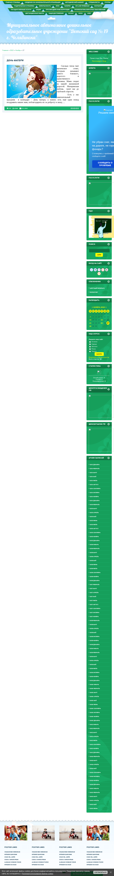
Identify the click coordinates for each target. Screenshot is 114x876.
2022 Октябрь (95, 776)
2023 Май (93, 804)
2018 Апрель (94, 628)
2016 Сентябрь (95, 572)
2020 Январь (94, 684)
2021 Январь (94, 724)
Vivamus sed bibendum (12, 852)
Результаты (93, 357)
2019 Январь (94, 648)
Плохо (94, 349)
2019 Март (93, 656)
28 (90, 326)
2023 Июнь (94, 808)
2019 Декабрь (95, 680)
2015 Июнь (93, 520)
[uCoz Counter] (99, 373)
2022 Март (93, 760)
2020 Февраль (95, 688)
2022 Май (93, 768)
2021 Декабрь (95, 752)
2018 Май (93, 632)
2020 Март (93, 692)
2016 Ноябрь (94, 576)
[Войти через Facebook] (99, 269)
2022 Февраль (95, 756)
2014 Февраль (95, 468)
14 (90, 320)
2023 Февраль (95, 792)
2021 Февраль (95, 728)
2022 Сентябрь (95, 772)
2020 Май (93, 700)
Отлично (94, 342)
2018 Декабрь (95, 644)
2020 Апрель (94, 696)
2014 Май (93, 476)
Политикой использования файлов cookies (37, 874)
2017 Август (94, 604)
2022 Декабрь (95, 784)
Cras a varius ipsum (11, 859)
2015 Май (93, 516)
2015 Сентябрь (95, 532)
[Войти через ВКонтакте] (95, 269)
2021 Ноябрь (94, 748)
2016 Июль (93, 568)
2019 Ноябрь (94, 676)
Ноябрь (18, 50)
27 (108, 323)
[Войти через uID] (91, 269)
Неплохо (94, 346)
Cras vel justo (9, 857)
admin (16, 108)
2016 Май (93, 560)
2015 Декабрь (95, 540)
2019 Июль (93, 668)
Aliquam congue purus (12, 862)
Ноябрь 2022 (99, 307)
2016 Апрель (94, 556)
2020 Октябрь (95, 712)
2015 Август (94, 528)
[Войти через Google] (106, 269)
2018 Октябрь (94, 636)
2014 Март (93, 472)
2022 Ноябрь (94, 780)
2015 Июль (93, 524)
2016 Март (93, 552)
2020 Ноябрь (94, 716)
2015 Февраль (95, 504)
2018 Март (93, 624)
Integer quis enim (10, 854)
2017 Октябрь (94, 612)
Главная (5, 50)
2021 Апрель (94, 736)
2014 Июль (93, 480)
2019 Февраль (95, 652)
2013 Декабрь (95, 464)
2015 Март (93, 508)
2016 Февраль (95, 548)
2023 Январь (94, 788)
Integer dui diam (10, 865)
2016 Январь (94, 544)
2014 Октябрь (94, 492)
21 (90, 323)
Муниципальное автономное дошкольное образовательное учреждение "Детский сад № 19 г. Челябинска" (57, 31)
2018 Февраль (95, 620)
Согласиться (100, 872)
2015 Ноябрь (94, 536)
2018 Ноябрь (94, 640)
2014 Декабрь (95, 500)
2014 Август (94, 484)
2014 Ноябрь (94, 496)
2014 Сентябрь (95, 488)
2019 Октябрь (94, 672)
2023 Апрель (94, 800)
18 (102, 320)
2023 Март (93, 796)
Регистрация (96, 61)
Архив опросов (103, 357)
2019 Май (93, 664)
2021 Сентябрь (95, 744)
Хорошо (94, 344)
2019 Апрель (94, 660)
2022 (12, 50)
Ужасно (94, 351)
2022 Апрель (94, 764)
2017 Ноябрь (94, 616)
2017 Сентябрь (95, 608)
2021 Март (93, 732)
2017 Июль (93, 600)
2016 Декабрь (95, 580)
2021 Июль (93, 740)
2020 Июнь (94, 704)
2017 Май (93, 596)
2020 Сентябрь (95, 708)
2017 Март (93, 588)
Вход (104, 61)
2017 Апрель (94, 592)
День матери (15, 60)
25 (102, 323)
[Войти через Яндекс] (103, 269)
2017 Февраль (94, 584)
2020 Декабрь (95, 720)
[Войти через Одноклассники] (99, 273)
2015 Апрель (94, 512)
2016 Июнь (93, 564)
